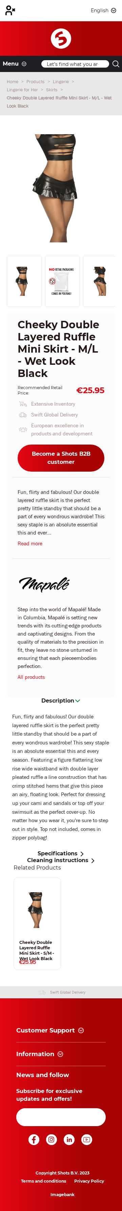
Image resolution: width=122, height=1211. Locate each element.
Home (13, 81)
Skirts (52, 90)
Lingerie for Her (23, 90)
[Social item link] (34, 1143)
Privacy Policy (89, 1181)
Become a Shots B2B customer (61, 458)
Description (57, 700)
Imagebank (62, 1194)
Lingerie (61, 81)
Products (36, 81)
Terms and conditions (43, 1181)
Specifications (58, 853)
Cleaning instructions (57, 860)
